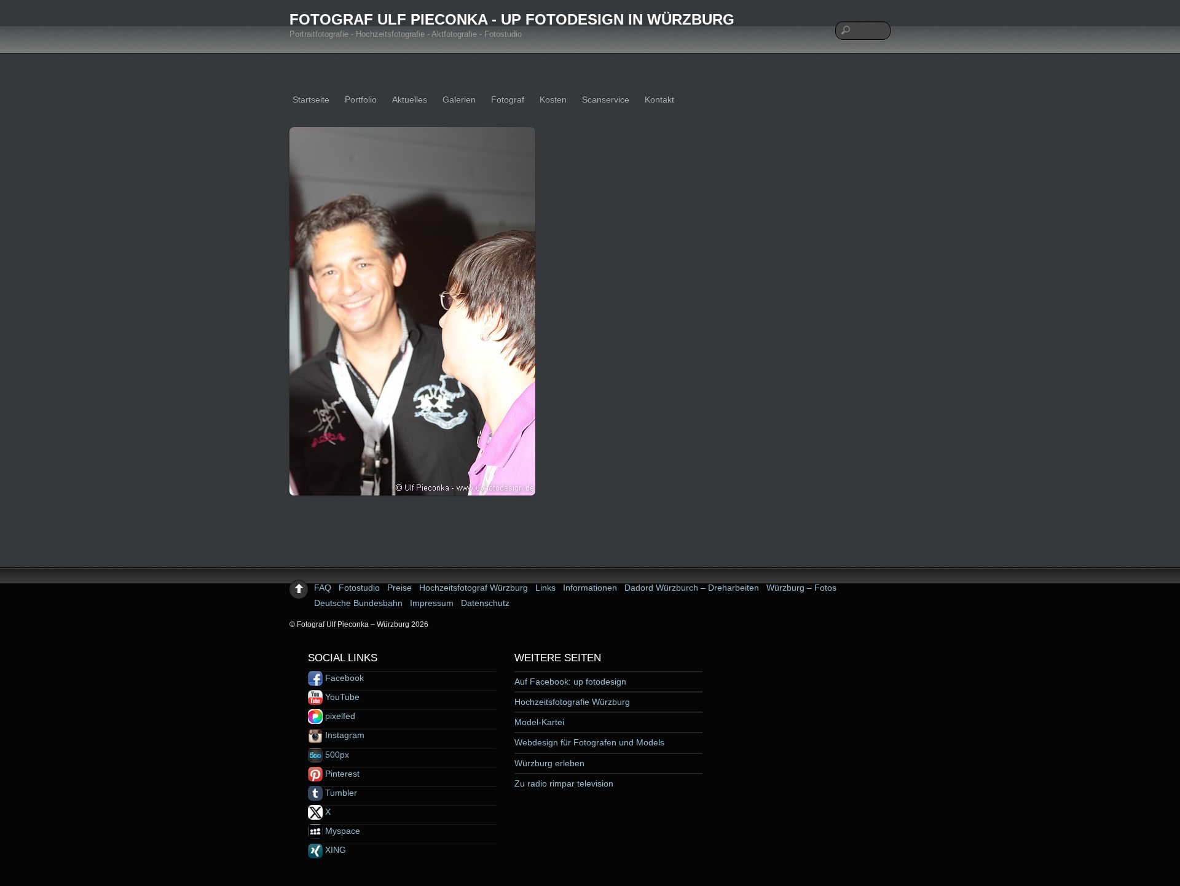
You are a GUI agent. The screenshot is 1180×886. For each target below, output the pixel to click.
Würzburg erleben (549, 763)
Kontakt (659, 99)
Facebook (343, 678)
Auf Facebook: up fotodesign (570, 681)
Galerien (459, 99)
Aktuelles (409, 99)
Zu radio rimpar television (563, 783)
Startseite (311, 99)
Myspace (341, 831)
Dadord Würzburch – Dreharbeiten (691, 588)
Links (545, 588)
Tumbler (340, 793)
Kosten (553, 99)
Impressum (432, 603)
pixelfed (339, 716)
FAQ (322, 588)
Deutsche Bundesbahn (358, 603)
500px (336, 755)
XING (334, 850)
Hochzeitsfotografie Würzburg (572, 702)
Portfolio (361, 99)
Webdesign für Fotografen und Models (589, 742)
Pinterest (341, 774)
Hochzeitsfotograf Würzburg (473, 588)
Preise (399, 588)
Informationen (590, 588)
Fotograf (507, 99)
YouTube (341, 697)
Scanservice (605, 99)
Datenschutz (485, 603)
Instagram (343, 735)
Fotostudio (359, 588)
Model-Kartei (539, 722)
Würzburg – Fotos (801, 588)
